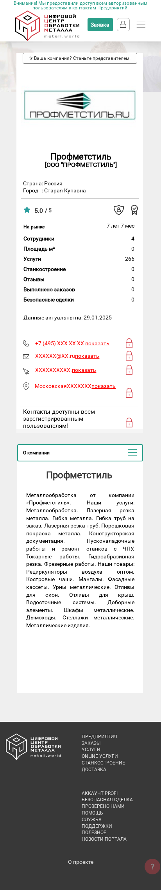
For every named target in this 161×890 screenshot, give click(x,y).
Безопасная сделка (107, 799)
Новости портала (104, 839)
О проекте (80, 862)
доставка (94, 769)
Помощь (92, 813)
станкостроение (103, 763)
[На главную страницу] (47, 39)
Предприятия (99, 736)
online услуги (100, 756)
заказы (91, 743)
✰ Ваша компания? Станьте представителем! (80, 58)
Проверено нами (103, 806)
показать (97, 343)
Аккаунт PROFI (100, 793)
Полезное (94, 832)
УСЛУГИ (91, 749)
